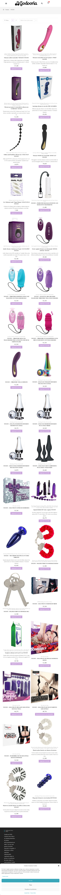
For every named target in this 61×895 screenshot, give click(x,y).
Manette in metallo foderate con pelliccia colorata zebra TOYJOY (16, 806)
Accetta (30, 880)
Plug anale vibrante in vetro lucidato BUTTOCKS (45, 798)
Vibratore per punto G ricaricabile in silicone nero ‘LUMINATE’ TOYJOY (16, 108)
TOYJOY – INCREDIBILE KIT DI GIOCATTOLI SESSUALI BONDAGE (16, 756)
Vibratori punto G (14, 55)
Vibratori (6, 54)
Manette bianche (34, 747)
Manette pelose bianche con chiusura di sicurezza (44, 750)
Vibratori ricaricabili (22, 55)
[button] (58, 866)
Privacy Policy (33, 892)
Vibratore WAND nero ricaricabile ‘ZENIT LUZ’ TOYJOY (44, 156)
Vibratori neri (26, 104)
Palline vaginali (45, 506)
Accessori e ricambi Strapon (14, 649)
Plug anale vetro (47, 103)
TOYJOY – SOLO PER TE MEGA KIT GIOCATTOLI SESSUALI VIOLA (16, 708)
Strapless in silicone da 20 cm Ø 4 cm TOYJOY (16, 652)
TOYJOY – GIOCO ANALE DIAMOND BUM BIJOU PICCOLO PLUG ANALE (16, 466)
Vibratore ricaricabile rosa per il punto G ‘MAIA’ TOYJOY (45, 58)
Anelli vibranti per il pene (8, 246)
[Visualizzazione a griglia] (12, 20)
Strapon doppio (25, 650)
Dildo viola (51, 505)
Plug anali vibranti (35, 103)
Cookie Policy (27, 892)
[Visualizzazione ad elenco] (16, 20)
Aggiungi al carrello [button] (16, 68)
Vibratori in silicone (19, 54)
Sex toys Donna (18, 53)
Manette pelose (5, 608)
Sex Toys (12, 53)
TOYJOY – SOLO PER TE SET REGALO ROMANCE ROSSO (44, 659)
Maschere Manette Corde (49, 561)
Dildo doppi (6, 650)
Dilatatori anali (12, 200)
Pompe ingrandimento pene (45, 200)
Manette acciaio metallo (49, 560)
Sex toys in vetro (46, 104)
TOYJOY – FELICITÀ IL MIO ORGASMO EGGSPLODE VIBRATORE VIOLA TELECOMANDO (44, 297)
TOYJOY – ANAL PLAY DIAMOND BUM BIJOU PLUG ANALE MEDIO (45, 424)
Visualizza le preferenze (30, 889)
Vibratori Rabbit (7, 53)
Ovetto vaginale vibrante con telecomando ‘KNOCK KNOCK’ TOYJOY (44, 249)
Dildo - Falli (46, 505)
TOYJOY (12, 9)
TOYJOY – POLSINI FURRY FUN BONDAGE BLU (16, 611)
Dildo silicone (12, 650)
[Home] (3, 9)
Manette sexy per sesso (39, 561)
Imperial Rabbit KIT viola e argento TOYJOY (44, 509)
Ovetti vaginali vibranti (35, 246)
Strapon (20, 650)
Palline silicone (14, 152)
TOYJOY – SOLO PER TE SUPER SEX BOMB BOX (16, 508)
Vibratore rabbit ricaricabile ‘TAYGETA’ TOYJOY (16, 57)
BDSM (8, 553)
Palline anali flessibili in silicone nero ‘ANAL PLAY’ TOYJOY (16, 155)
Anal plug (41, 103)
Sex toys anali (24, 152)
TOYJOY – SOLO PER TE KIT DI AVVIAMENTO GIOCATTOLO (44, 708)
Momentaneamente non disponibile (44, 714)
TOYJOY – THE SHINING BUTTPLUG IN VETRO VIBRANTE (16, 556)
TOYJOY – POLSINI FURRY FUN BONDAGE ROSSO (44, 563)
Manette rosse (34, 560)
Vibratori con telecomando (20, 294)
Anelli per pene (24, 246)
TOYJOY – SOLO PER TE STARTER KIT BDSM (44, 603)
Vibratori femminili (11, 54)
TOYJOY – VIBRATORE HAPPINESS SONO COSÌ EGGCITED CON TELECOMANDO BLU (16, 297)
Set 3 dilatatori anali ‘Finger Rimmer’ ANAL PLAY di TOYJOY (16, 203)
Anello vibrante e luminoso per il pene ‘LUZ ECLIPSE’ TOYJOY (16, 249)
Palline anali (8, 152)
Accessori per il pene (35, 200)
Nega (30, 885)
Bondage (12, 553)
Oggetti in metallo (49, 748)
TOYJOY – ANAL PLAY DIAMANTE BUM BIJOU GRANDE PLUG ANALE (16, 424)
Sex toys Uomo (17, 247)
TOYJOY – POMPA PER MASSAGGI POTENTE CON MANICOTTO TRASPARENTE (44, 204)
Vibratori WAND (44, 153)
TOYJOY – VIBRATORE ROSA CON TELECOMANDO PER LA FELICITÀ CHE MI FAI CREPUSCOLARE (16, 340)
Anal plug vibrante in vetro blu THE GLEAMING (44, 106)
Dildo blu (27, 649)
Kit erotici (14, 505)
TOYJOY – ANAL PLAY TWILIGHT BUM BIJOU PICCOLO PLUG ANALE (44, 382)
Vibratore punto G (24, 53)
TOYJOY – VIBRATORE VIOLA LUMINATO (16, 382)
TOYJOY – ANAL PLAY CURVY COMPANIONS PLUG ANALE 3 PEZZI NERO (45, 466)
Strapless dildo (6, 649)
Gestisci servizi (5, 876)
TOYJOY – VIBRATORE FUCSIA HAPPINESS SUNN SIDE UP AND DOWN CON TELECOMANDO (44, 339)
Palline (35, 506)
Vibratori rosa (47, 55)
